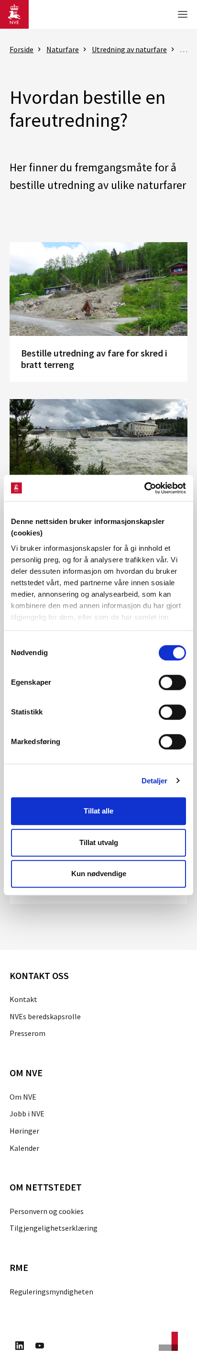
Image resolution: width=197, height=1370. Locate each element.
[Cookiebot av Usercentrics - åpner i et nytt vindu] (144, 488)
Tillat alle (98, 811)
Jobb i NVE (27, 1113)
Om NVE (23, 1097)
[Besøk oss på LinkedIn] (20, 1347)
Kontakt (23, 999)
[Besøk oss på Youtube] (40, 1347)
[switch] (172, 682)
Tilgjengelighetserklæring (54, 1228)
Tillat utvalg (98, 842)
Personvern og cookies (47, 1211)
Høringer (24, 1131)
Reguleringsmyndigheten (51, 1291)
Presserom (27, 1033)
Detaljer (155, 781)
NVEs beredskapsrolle (45, 1016)
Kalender (24, 1148)
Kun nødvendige (98, 873)
